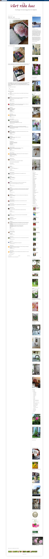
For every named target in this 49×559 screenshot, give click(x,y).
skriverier (34, 191)
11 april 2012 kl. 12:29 (12, 128)
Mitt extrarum (37, 217)
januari (34, 410)
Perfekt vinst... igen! (35, 405)
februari (34, 409)
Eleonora (11, 136)
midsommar (34, 185)
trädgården (34, 195)
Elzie (10, 130)
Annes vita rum (11, 203)
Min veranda (34, 406)
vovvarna (34, 202)
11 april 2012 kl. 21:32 (12, 215)
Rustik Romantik (11, 172)
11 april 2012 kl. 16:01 (12, 179)
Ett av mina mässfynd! (35, 404)
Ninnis (10, 166)
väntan (33, 203)
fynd (33, 177)
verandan (34, 201)
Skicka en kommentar (11, 254)
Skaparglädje (11, 217)
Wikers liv (34, 242)
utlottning (34, 198)
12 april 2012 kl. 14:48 (12, 234)
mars (34, 408)
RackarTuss (11, 241)
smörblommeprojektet (35, 192)
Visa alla (40, 257)
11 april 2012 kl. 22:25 (12, 219)
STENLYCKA (11, 245)
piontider (34, 187)
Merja (10, 176)
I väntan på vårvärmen (35, 407)
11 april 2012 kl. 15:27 (12, 174)
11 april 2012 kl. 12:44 (12, 134)
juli (33, 396)
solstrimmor (34, 227)
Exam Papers (11, 141)
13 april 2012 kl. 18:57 (12, 243)
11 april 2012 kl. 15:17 (12, 170)
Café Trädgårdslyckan (35, 174)
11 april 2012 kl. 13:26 (12, 139)
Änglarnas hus (11, 158)
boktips (33, 173)
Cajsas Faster (11, 207)
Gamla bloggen (34, 178)
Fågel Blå (11, 107)
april (33, 399)
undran (33, 196)
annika (10, 181)
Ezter (10, 92)
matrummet (34, 184)
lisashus (11, 221)
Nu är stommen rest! (35, 403)
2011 (33, 411)
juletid (33, 181)
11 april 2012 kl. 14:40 (12, 156)
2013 (33, 390)
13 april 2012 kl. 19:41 (12, 248)
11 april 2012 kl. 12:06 (12, 105)
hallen (33, 180)
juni (33, 397)
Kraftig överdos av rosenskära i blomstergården (38, 208)
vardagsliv (34, 199)
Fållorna (34, 247)
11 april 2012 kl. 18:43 (12, 201)
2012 (33, 391)
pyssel (33, 188)
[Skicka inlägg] (9, 88)
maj (33, 398)
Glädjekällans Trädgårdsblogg (36, 232)
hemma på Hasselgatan (35, 252)
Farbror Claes (34, 176)
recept (33, 189)
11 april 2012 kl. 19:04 (12, 205)
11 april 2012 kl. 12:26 (12, 123)
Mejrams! (11, 125)
